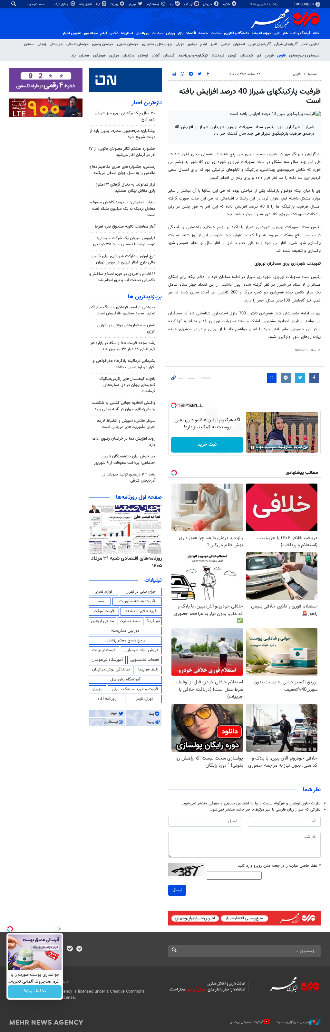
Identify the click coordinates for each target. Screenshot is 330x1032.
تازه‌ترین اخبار (146, 103)
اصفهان (239, 44)
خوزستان (56, 44)
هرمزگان (99, 55)
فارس (281, 55)
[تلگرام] (79, 949)
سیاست (157, 33)
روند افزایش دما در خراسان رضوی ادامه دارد (123, 441)
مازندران (128, 55)
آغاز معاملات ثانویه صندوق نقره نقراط (125, 226)
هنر (285, 33)
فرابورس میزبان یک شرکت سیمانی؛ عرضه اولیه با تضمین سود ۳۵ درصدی (124, 241)
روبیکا (115, 4)
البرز (213, 44)
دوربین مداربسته (125, 631)
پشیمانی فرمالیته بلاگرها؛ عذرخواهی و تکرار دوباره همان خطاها (124, 364)
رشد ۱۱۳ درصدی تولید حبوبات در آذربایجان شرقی (128, 477)
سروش (208, 4)
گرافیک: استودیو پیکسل (247, 1022)
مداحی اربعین (102, 621)
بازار (180, 33)
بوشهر (192, 44)
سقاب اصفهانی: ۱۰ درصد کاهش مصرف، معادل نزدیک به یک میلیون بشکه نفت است (122, 208)
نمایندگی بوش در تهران (111, 669)
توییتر (133, 4)
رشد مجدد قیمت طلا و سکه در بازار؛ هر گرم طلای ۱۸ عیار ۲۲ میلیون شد (122, 346)
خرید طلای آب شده (141, 611)
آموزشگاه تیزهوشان (107, 660)
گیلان (156, 55)
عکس (114, 33)
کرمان (232, 55)
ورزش (170, 33)
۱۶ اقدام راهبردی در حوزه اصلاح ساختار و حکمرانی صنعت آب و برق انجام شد (122, 277)
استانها (312, 74)
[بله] (70, 949)
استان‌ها (127, 33)
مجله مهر (90, 33)
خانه (316, 33)
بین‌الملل (142, 33)
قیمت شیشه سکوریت (137, 601)
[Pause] (252, 447)
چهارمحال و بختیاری (157, 44)
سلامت (216, 33)
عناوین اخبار (310, 44)
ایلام (203, 44)
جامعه (203, 33)
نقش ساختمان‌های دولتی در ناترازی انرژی (126, 328)
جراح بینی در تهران (141, 591)
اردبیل (225, 44)
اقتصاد (191, 33)
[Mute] (261, 447)
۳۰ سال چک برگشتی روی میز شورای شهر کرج (125, 116)
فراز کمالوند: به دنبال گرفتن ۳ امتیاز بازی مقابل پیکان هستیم (125, 187)
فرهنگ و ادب (300, 33)
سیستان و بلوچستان (304, 55)
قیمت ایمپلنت (104, 650)
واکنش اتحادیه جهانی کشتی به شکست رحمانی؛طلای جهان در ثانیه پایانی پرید (123, 406)
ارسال (177, 890)
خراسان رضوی (102, 44)
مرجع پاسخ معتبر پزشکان (125, 640)
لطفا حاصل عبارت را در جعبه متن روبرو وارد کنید (279, 866)
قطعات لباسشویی (144, 660)
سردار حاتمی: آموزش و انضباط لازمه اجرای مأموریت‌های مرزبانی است (126, 424)
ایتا (98, 4)
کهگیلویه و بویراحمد (193, 55)
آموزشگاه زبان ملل (125, 679)
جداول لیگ (62, 4)
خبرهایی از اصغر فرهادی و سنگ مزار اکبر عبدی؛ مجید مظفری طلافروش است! (122, 310)
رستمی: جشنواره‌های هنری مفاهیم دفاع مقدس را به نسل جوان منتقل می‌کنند (122, 170)
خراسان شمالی (77, 44)
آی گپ (188, 4)
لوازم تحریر (103, 591)
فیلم (103, 33)
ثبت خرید (207, 445)
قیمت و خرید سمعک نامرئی (135, 689)
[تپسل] (173, 405)
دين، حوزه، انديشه (266, 33)
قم (259, 55)
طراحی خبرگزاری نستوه (293, 1022)
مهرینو (97, 689)
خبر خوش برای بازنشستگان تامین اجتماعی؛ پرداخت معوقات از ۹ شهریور (124, 459)
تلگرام (227, 4)
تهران (180, 44)
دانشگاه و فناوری (236, 33)
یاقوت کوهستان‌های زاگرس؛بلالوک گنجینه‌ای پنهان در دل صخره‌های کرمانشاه (127, 385)
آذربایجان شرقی (285, 44)
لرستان (143, 55)
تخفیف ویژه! (35, 991)
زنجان (42, 44)
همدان (84, 55)
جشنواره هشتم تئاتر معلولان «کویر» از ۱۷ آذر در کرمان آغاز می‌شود (122, 152)
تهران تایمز (144, 699)
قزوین (269, 55)
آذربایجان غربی (259, 44)
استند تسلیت (130, 621)
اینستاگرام (153, 4)
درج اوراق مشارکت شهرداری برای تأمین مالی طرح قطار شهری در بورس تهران (123, 259)
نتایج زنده (86, 4)
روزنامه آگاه (107, 699)
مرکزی (114, 55)
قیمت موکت (103, 611)
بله (172, 4)
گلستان (169, 55)
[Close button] (59, 929)
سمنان (29, 44)
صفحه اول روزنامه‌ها (139, 497)
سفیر (100, 601)
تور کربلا (153, 621)
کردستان (246, 55)
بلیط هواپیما (148, 669)
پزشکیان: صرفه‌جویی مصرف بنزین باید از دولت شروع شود (122, 134)
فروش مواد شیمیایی (141, 650)
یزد (73, 55)
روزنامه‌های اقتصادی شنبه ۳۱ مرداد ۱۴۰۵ (126, 562)
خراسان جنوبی (128, 44)
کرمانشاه (218, 55)
